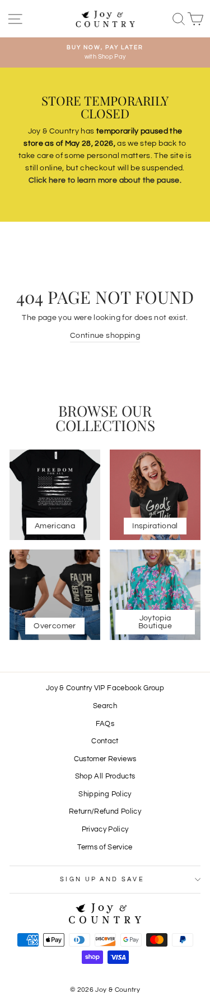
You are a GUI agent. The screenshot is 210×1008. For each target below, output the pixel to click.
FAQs (105, 724)
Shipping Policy (104, 794)
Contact (104, 741)
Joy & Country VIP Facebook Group (105, 688)
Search (105, 706)
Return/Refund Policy (105, 811)
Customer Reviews (105, 759)
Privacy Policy (105, 829)
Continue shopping (105, 336)
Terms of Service (105, 847)
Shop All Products (105, 776)
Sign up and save (102, 879)
